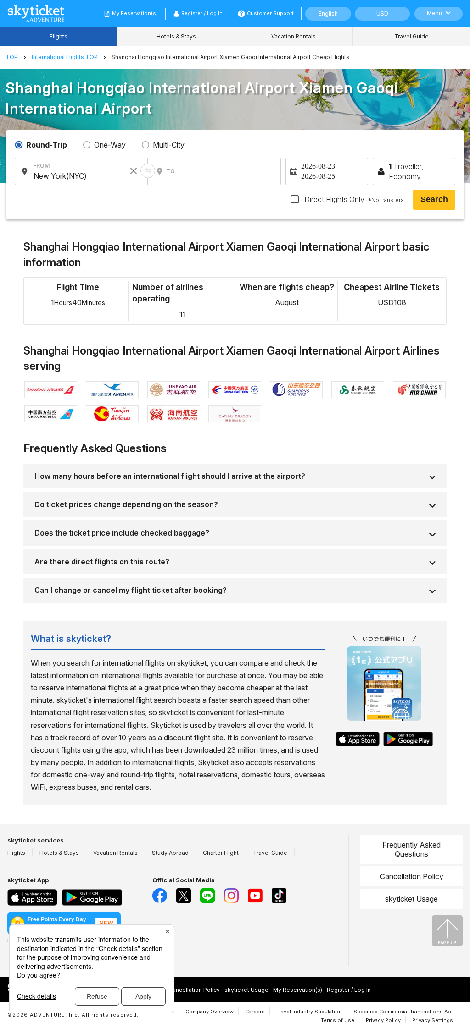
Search (434, 199)
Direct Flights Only (353, 199)
